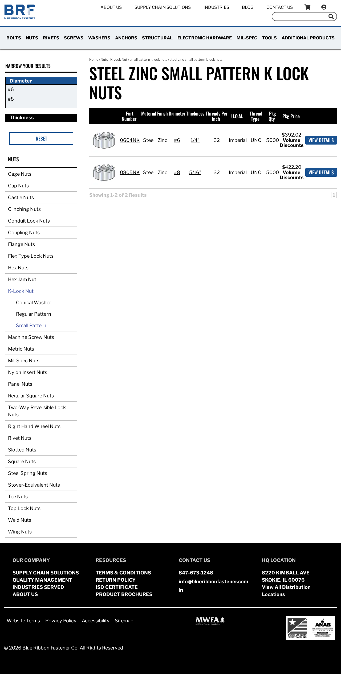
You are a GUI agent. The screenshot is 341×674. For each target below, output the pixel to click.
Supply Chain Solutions (163, 7)
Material (148, 113)
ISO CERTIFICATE (117, 587)
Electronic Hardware (204, 37)
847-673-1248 (196, 573)
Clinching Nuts (24, 209)
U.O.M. (237, 116)
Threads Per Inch (217, 116)
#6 (11, 89)
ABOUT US (25, 594)
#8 (11, 99)
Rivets (51, 37)
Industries (216, 7)
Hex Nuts (18, 267)
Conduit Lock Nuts (29, 221)
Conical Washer (33, 302)
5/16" (195, 172)
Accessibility (95, 620)
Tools (269, 37)
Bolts (13, 37)
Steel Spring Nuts (27, 473)
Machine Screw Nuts (31, 337)
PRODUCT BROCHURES (124, 594)
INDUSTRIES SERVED (38, 587)
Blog (248, 7)
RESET (41, 138)
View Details (321, 140)
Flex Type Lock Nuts (31, 256)
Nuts (32, 37)
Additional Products (308, 37)
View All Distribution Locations (286, 590)
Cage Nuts (19, 174)
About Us (111, 7)
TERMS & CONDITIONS (123, 573)
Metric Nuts (21, 349)
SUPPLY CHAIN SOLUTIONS (46, 573)
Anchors (126, 37)
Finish (162, 113)
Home (93, 59)
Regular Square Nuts (31, 395)
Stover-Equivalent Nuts (34, 485)
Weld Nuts (19, 520)
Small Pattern (31, 325)
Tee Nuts (18, 496)
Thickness (195, 113)
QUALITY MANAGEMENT (42, 580)
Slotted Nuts (22, 450)
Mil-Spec (247, 37)
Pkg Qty (272, 116)
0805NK (130, 172)
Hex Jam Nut (22, 279)
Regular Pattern (33, 314)
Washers (99, 37)
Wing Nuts (20, 532)
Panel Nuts (20, 384)
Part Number (129, 116)
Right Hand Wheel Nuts (34, 426)
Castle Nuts (21, 197)
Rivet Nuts (19, 438)
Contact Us (279, 7)
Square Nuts (22, 461)
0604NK (130, 140)
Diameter (177, 113)
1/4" (195, 140)
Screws (73, 37)
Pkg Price (291, 116)
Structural (157, 37)
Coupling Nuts (24, 232)
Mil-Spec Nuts (23, 360)
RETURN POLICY (116, 580)
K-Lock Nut (21, 291)
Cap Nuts (18, 185)
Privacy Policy (60, 620)
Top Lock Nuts (24, 508)
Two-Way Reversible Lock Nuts (37, 411)
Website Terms (23, 620)
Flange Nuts (21, 244)
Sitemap (124, 620)
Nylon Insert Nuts (27, 372)
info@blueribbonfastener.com (213, 581)
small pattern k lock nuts (148, 59)
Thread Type (256, 116)
